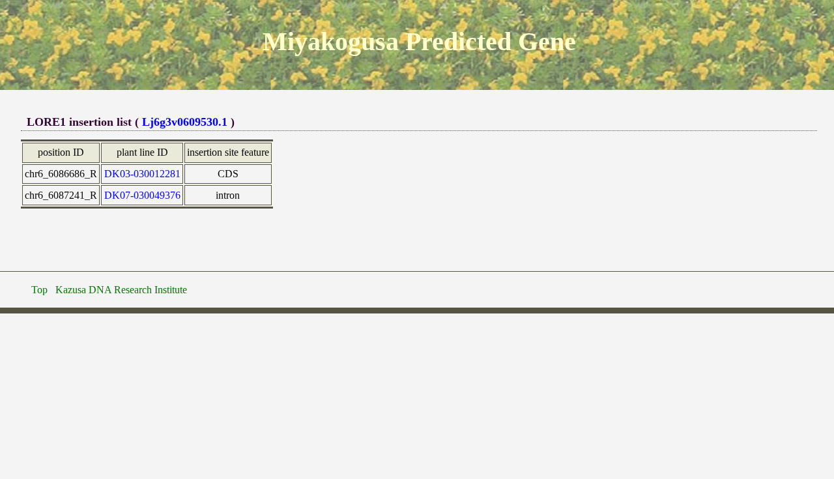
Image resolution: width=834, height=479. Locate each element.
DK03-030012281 (142, 173)
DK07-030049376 (142, 195)
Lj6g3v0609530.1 (184, 121)
